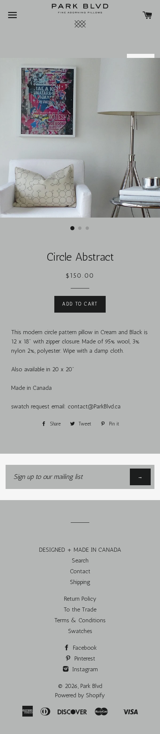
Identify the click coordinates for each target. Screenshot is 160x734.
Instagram (84, 669)
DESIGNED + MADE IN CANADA (80, 549)
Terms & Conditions (80, 620)
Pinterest (84, 658)
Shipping (80, 581)
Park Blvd (91, 685)
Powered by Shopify (80, 695)
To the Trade (80, 609)
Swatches (80, 630)
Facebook (84, 647)
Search (80, 560)
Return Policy (80, 598)
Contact (80, 571)
